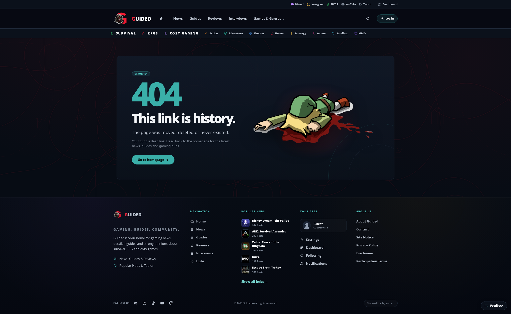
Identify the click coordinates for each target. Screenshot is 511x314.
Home (161, 18)
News (178, 18)
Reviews (215, 18)
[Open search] (368, 18)
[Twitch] (171, 303)
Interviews (238, 18)
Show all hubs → (254, 281)
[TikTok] (153, 303)
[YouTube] (162, 303)
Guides (195, 18)
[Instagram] (144, 303)
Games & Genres (267, 18)
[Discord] (136, 303)
